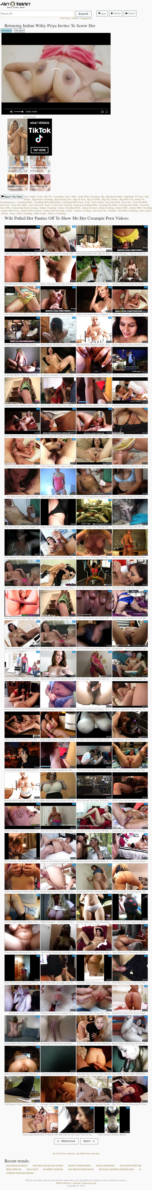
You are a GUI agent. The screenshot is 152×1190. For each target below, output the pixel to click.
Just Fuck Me (99, 211)
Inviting (87, 211)
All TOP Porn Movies (64, 1154)
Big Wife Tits (126, 199)
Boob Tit (139, 199)
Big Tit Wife (93, 199)
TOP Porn (65, 18)
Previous (68, 1141)
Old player (19, 30)
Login (103, 14)
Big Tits (48, 196)
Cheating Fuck (7, 202)
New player (6, 30)
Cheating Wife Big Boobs (47, 202)
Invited (77, 211)
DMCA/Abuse (63, 1183)
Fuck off (57, 205)
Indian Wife (121, 208)
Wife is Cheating (57, 213)
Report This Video (13, 197)
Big (102, 196)
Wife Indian (40, 213)
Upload (131, 13)
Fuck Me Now (112, 202)
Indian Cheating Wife (69, 208)
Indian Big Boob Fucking (25, 208)
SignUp (117, 13)
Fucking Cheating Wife (85, 205)
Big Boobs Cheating (42, 199)
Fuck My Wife (140, 202)
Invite (69, 211)
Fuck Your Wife (19, 205)
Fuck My (126, 202)
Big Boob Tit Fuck (133, 196)
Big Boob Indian (114, 196)
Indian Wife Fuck (10, 211)
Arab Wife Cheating (88, 196)
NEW (75, 18)
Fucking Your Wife (128, 205)
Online (4, 213)
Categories (85, 18)
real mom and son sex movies (48, 1165)
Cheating (58, 196)
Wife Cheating (24, 213)
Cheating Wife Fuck (72, 202)
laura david (32, 1169)
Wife (74, 196)
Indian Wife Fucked (31, 211)
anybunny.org (89, 1183)
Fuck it (48, 205)
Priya (12, 213)
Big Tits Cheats (110, 199)
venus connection (105, 1165)
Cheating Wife (24, 202)
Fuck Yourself (36, 205)
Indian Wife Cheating (140, 208)
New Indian (145, 211)
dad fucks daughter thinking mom (116, 1169)
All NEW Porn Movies (88, 1154)
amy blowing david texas (81, 1169)
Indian (32, 196)
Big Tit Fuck (79, 199)
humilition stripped (53, 1169)
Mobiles (112, 211)
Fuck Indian (98, 202)
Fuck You (4, 205)
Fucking (68, 205)
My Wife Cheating (128, 211)
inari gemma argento (16, 1165)
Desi (67, 196)
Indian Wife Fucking (53, 211)
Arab (39, 196)
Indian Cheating (47, 208)
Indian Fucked (89, 208)
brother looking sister (79, 1165)
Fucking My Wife (108, 205)
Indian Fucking (106, 208)
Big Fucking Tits (63, 199)
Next (87, 1141)
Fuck (87, 202)
